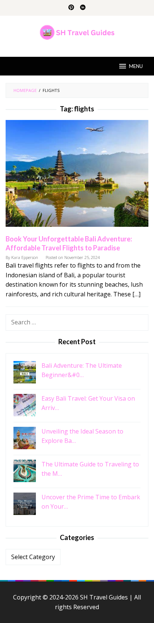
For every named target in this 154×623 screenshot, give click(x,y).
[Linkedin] (83, 8)
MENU (136, 66)
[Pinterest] (71, 8)
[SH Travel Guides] (77, 32)
